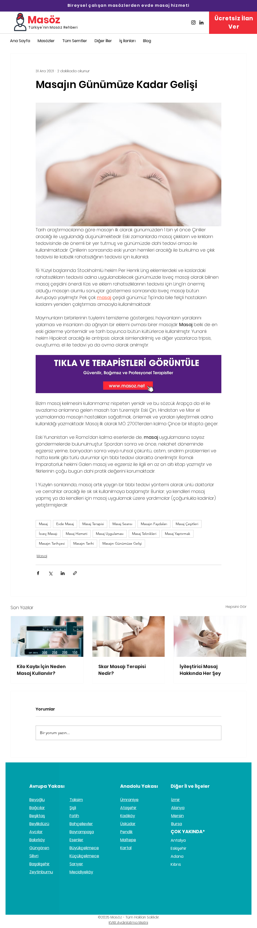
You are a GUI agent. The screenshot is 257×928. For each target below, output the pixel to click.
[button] (128, 520)
